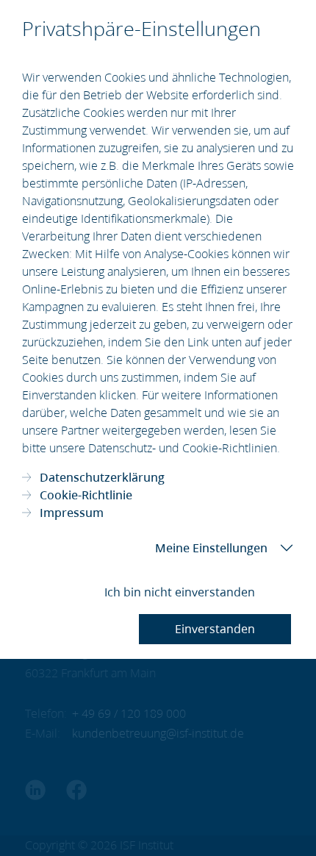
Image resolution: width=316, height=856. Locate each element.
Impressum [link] (72, 512)
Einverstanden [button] (215, 629)
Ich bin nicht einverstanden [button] (179, 592)
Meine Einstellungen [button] (211, 548)
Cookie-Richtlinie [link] (86, 495)
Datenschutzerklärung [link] (102, 477)
